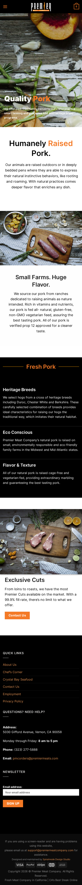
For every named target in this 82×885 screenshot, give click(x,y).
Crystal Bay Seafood (18, 679)
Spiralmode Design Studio (56, 859)
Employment (12, 694)
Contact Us (11, 687)
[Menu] (5, 6)
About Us (9, 665)
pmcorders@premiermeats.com (35, 758)
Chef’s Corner (13, 672)
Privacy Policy (13, 701)
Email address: (12, 786)
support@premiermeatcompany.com (50, 850)
